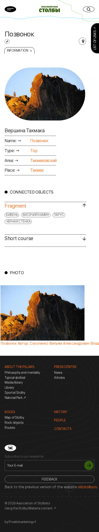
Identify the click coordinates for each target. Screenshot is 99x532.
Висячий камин (36, 215)
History (60, 412)
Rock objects (14, 422)
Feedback (49, 479)
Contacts (62, 429)
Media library (14, 382)
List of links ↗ (95, 38)
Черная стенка (18, 221)
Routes (10, 427)
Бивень (12, 215)
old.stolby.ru (87, 487)
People (60, 420)
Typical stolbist (15, 377)
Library (9, 387)
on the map (82, 41)
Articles (59, 377)
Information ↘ (19, 50)
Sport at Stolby (15, 392)
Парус (59, 215)
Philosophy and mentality (22, 372)
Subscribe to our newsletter (24, 456)
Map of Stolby (14, 417)
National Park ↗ (15, 398)
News (58, 372)
